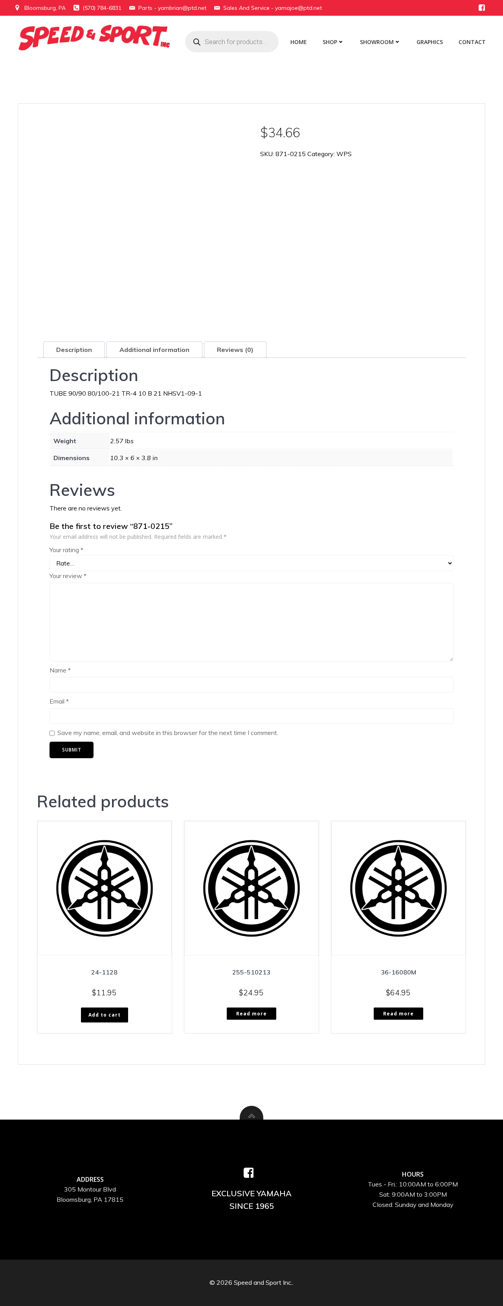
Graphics (430, 42)
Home (298, 42)
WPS (344, 154)
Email (59, 701)
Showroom (377, 42)
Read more (251, 1013)
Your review (68, 576)
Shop (330, 42)
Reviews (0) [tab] (235, 350)
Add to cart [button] (104, 1014)
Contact (472, 42)
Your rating (66, 550)
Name (60, 670)
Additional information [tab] (154, 350)
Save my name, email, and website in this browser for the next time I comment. (167, 733)
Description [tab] (74, 350)
